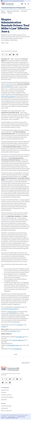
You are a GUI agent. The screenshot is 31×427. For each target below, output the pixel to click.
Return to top (25, 362)
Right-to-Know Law (5, 410)
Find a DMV (3, 392)
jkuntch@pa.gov (20, 336)
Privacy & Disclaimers (11, 416)
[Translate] (22, 4)
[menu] (28, 3)
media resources (12, 311)
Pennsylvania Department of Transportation (13, 7)
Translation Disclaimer (21, 416)
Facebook (20, 324)
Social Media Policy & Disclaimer (12, 417)
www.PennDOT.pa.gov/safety (10, 308)
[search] (25, 3)
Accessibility (3, 416)
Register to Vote (5, 390)
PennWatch (4, 408)
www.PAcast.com (15, 331)
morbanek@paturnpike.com (14, 345)
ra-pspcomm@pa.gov (17, 340)
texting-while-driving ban (9, 96)
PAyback (3, 399)
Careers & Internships (6, 405)
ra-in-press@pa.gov (16, 348)
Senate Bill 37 (9, 85)
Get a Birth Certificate (6, 394)
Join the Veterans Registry (7, 397)
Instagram (4, 326)
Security (2, 417)
